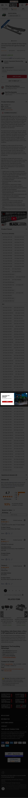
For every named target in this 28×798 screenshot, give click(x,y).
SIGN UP (7, 401)
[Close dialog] (26, 393)
